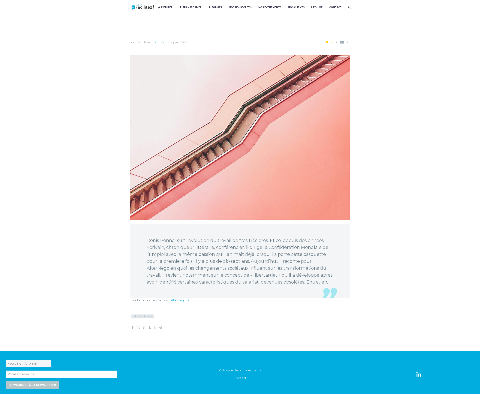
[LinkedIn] (155, 327)
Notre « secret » (240, 7)
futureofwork (143, 316)
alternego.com (182, 300)
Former (216, 7)
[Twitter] (138, 327)
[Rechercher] (349, 7)
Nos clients (296, 7)
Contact (335, 7)
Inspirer (166, 7)
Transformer (192, 7)
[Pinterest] (144, 327)
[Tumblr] (149, 327)
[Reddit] (160, 327)
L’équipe (316, 7)
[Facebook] (132, 327)
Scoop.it (160, 42)
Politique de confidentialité (240, 370)
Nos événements (269, 7)
